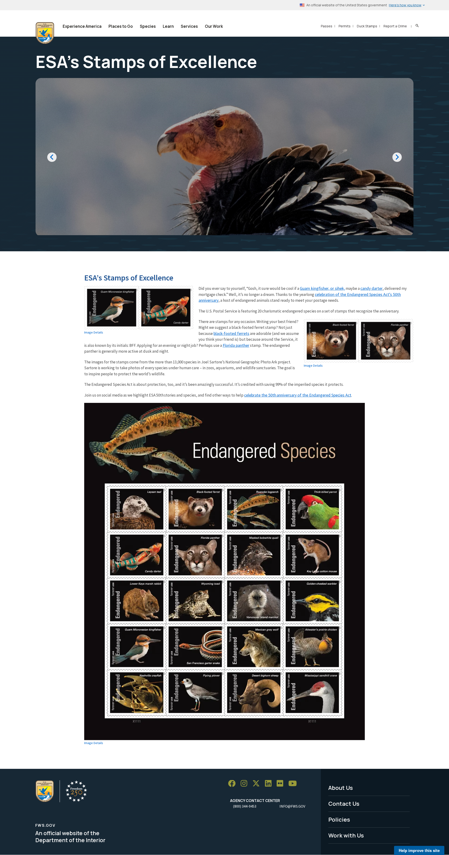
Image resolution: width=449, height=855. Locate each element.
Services (189, 26)
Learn (168, 26)
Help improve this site (419, 850)
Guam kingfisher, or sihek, (322, 288)
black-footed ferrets (231, 333)
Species (148, 26)
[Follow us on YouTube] (294, 783)
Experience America (82, 26)
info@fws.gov (292, 806)
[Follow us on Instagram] (245, 783)
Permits (345, 26)
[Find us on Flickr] (281, 783)
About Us (340, 787)
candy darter (371, 288)
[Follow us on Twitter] (257, 783)
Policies (339, 819)
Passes (326, 26)
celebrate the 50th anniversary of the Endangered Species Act (297, 395)
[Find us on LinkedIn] (270, 783)
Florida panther (236, 345)
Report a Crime (395, 26)
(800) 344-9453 (244, 806)
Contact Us (343, 803)
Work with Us (346, 835)
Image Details (93, 332)
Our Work (214, 26)
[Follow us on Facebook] (233, 783)
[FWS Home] (45, 33)
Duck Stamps (367, 26)
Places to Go (121, 26)
